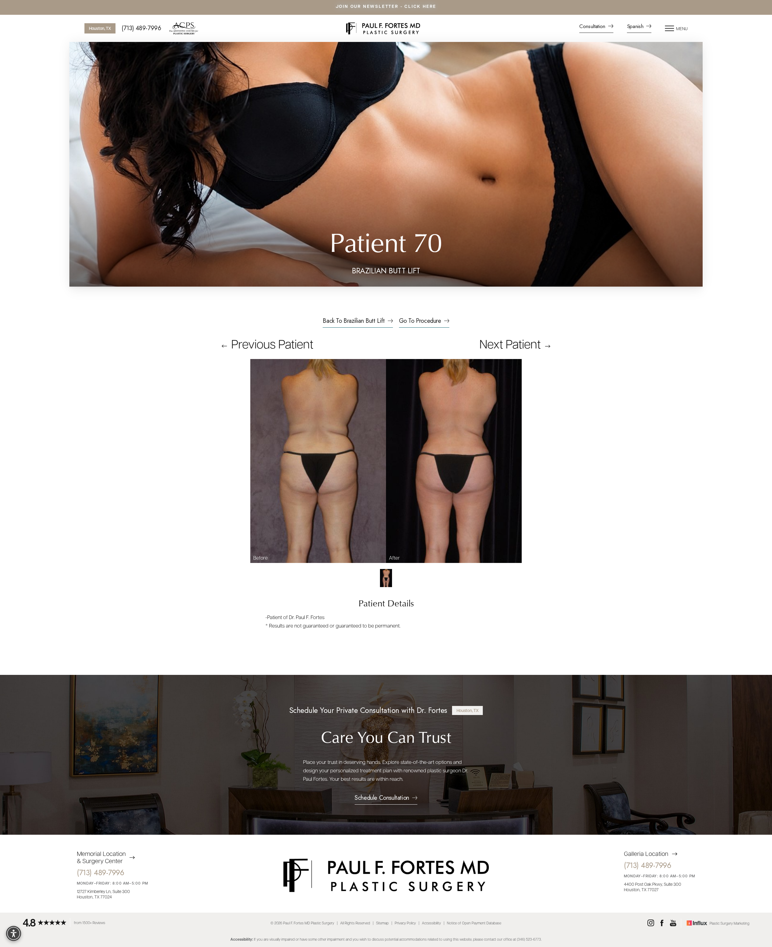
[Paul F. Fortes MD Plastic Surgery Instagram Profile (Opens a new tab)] (650, 923)
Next (510, 343)
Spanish (636, 27)
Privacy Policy (405, 923)
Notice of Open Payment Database (474, 923)
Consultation (593, 27)
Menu (682, 28)
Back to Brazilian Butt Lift (353, 321)
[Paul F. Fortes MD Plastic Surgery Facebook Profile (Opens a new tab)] (662, 923)
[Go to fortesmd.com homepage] (383, 28)
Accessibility (431, 923)
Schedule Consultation (382, 798)
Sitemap (382, 923)
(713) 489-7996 (141, 28)
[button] (669, 28)
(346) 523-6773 (529, 939)
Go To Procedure (420, 321)
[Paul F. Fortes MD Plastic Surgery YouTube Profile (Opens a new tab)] (673, 923)
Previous (271, 343)
